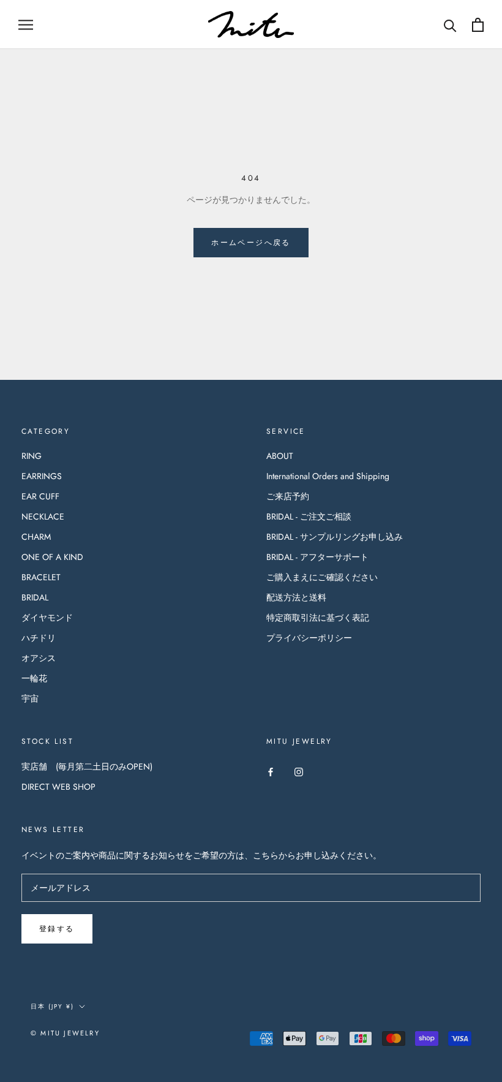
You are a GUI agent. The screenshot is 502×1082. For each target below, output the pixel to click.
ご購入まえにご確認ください (322, 577)
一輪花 (34, 678)
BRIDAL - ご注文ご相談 (308, 516)
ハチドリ (38, 638)
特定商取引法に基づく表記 (317, 617)
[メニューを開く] (25, 24)
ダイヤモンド (47, 617)
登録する (57, 928)
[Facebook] (270, 771)
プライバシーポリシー (309, 638)
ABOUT (279, 456)
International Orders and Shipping (327, 476)
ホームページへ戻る (251, 242)
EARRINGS (41, 476)
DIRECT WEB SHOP (58, 787)
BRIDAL (34, 597)
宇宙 (30, 698)
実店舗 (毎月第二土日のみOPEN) (86, 766)
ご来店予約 (287, 496)
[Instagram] (298, 771)
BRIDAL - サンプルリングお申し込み (334, 537)
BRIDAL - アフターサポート (317, 557)
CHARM (36, 537)
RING (31, 456)
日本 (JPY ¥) (52, 1006)
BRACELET (41, 577)
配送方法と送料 (296, 597)
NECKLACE (42, 516)
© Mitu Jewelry (65, 1033)
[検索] (450, 24)
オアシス (38, 658)
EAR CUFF (40, 496)
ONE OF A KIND (52, 557)
